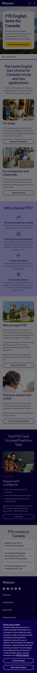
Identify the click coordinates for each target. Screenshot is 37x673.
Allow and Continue (18, 667)
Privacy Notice (23, 655)
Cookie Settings (18, 661)
